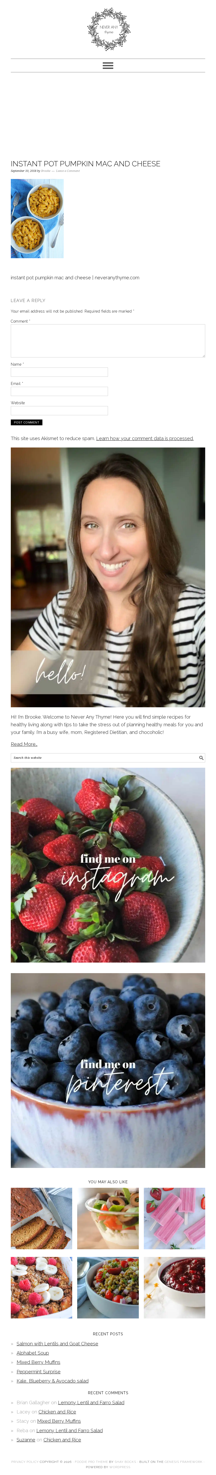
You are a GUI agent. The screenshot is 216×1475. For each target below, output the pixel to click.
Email (17, 383)
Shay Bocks (125, 1462)
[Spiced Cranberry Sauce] (174, 1317)
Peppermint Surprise (39, 1371)
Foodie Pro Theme (91, 1462)
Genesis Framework (184, 1462)
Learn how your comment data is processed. (145, 438)
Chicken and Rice (57, 1412)
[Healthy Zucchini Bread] (41, 1247)
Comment (21, 321)
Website (18, 403)
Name (17, 364)
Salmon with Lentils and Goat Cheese (57, 1343)
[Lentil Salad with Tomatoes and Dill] (108, 1317)
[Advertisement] (108, 115)
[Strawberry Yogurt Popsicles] (174, 1247)
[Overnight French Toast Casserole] (41, 1317)
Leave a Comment (68, 171)
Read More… (24, 744)
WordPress (119, 1467)
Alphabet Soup (33, 1353)
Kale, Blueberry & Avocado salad (53, 1381)
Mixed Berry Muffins (38, 1362)
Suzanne (26, 1440)
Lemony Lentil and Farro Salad (91, 1402)
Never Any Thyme (108, 27)
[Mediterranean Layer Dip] (108, 1247)
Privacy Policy (25, 1462)
